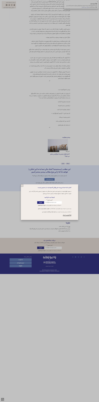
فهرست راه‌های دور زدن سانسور (43, 208)
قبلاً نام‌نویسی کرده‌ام (67, 215)
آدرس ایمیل (49, 200)
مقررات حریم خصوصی (41, 205)
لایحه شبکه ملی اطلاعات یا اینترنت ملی (49, 212)
